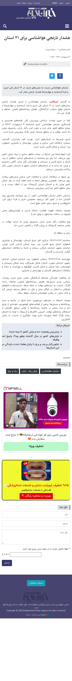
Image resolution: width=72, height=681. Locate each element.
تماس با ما (37, 3)
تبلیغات (24, 3)
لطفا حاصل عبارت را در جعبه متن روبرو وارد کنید (46, 549)
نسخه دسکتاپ (36, 583)
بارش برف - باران (29, 371)
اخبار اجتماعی (64, 49)
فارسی (67, 3)
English (54, 3)
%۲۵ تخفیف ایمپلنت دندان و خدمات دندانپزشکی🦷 (36, 485)
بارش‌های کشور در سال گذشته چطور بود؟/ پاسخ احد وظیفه (30, 338)
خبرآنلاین (36, 13)
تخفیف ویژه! (36, 446)
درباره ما (30, 3)
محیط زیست (50, 49)
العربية (61, 3)
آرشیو (18, 3)
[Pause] (7, 425)
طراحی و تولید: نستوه (34, 614)
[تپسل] (5, 388)
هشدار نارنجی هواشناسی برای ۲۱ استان (37, 38)
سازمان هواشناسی (50, 371)
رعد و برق (12, 371)
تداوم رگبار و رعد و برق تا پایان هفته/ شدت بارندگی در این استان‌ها (30, 346)
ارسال (7, 563)
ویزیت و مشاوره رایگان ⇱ (36, 496)
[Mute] (12, 425)
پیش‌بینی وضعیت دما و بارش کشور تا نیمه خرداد (34, 332)
